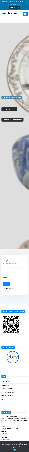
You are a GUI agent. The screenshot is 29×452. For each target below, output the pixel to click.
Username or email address (12, 263)
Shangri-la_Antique (7, 439)
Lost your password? (9, 288)
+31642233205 (5, 433)
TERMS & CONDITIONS (7, 388)
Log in (6, 284)
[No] (27, 446)
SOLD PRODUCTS (5, 381)
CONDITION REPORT (6, 385)
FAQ (2, 399)
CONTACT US (14, 7)
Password (8, 271)
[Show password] (5, 277)
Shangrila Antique (9, 13)
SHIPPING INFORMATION (7, 392)
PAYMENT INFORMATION (7, 395)
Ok (15, 449)
